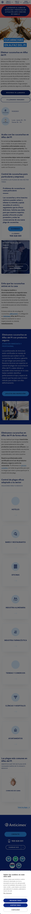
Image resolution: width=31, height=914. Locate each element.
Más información (7, 893)
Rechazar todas (15, 900)
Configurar (15, 910)
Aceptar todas (15, 905)
